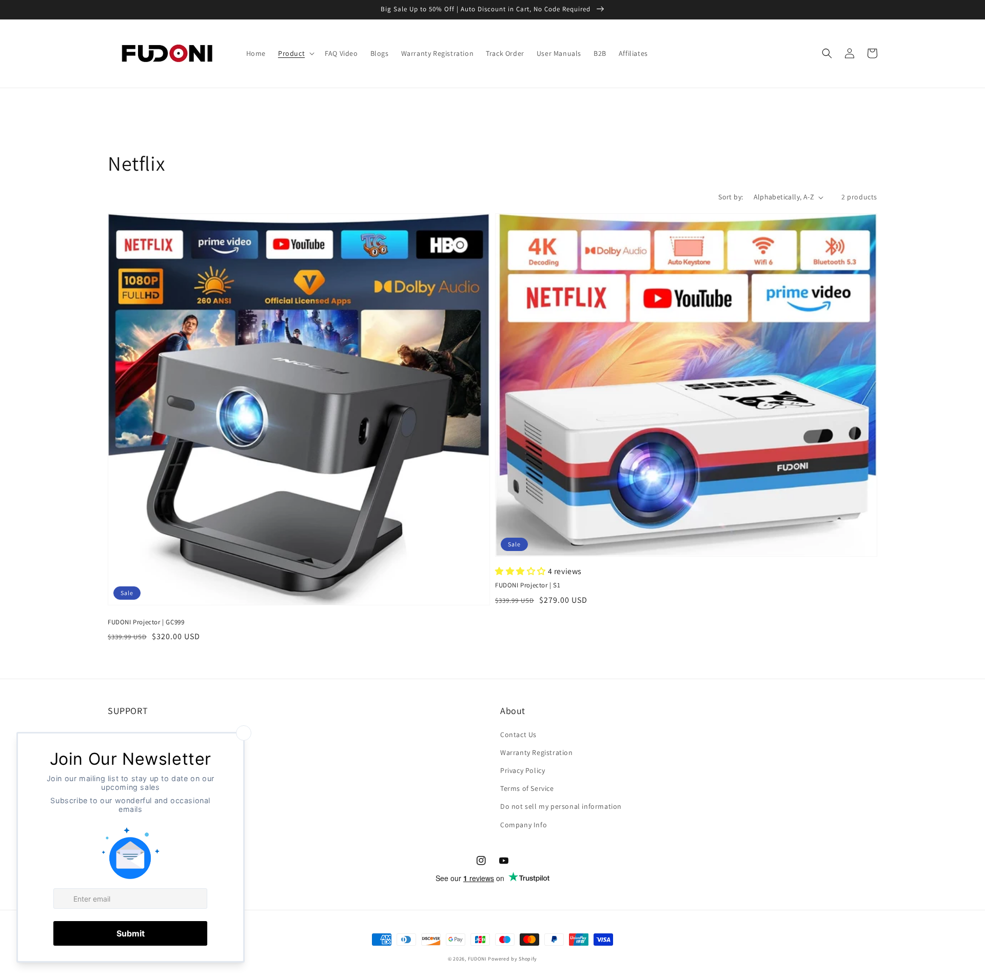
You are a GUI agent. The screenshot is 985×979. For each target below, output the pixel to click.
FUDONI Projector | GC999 (146, 622)
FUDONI (477, 958)
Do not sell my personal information (561, 806)
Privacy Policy (522, 770)
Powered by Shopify (512, 958)
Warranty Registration (536, 752)
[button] (295, 53)
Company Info (523, 824)
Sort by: (730, 196)
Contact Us (518, 734)
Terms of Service (527, 788)
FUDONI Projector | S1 (528, 585)
